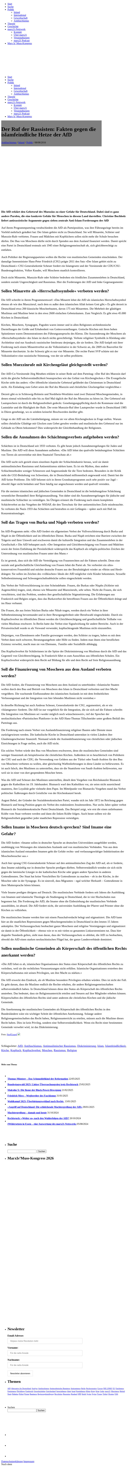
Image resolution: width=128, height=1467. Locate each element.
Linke (102, 1391)
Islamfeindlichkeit (115, 1045)
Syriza (94, 1394)
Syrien (89, 1394)
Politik (10, 9)
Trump (99, 1394)
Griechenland (51, 1391)
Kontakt (18, 32)
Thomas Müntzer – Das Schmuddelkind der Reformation (37, 1078)
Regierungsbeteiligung (46, 1394)
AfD (20, 1045)
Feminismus (11, 1391)
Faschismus (120, 1388)
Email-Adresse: (15, 1335)
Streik (84, 1394)
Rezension (66, 1394)
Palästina (15, 1394)
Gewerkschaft (20, 18)
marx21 (108, 1391)
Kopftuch (15, 1050)
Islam (100, 1045)
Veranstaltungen (22, 37)
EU (114, 1388)
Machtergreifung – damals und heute (27, 1112)
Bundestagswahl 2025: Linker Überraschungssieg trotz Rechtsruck (42, 1084)
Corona (100, 1388)
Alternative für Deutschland (21, 1388)
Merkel (122, 1391)
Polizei (21, 1394)
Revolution (58, 1394)
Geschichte (12, 26)
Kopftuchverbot (31, 1050)
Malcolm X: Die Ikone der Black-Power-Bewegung (34, 1090)
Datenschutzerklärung (12, 1461)
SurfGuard (12, 1034)
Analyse (35, 1388)
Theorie (11, 23)
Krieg (93, 1391)
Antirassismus (76, 1388)
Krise (97, 1391)
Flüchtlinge (21, 1391)
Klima (88, 1391)
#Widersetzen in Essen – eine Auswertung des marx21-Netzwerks (41, 1124)
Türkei (105, 1394)
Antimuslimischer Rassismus (59, 1045)
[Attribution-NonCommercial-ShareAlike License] (19, 1034)
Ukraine (111, 1394)
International (20, 15)
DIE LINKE (107, 1388)
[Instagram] (12, 1456)
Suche (10, 6)
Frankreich (29, 1391)
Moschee (47, 1050)
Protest (26, 1394)
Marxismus (115, 1391)
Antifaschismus (21, 20)
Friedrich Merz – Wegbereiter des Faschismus (31, 1095)
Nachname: (13, 1359)
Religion (72, 1050)
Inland (17, 12)
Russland (74, 1394)
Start (9, 4)
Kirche (5, 1050)
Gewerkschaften (39, 1391)
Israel (74, 1391)
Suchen (11, 1407)
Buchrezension (91, 1388)
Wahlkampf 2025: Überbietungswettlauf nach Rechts (35, 1101)
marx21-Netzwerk (16, 29)
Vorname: (12, 1347)
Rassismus (60, 1050)
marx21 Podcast (22, 40)
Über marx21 (20, 35)
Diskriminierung (86, 1045)
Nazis (9, 1394)
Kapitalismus (80, 1391)
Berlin (83, 1388)
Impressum (28, 1461)
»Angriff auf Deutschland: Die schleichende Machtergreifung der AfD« (44, 1107)
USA (116, 1394)
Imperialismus (61, 1391)
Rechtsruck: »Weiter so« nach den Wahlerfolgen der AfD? (38, 1118)
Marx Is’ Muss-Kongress (19, 43)
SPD (79, 1394)
